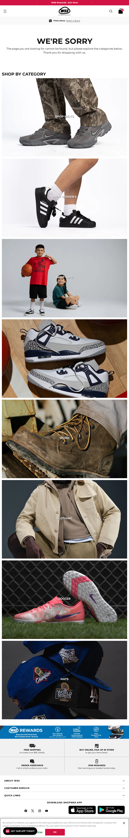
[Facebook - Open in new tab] (26, 811)
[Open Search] (111, 11)
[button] (64, 20)
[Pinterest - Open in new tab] (33, 811)
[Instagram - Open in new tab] (40, 811)
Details (41, 752)
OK (55, 832)
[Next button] (91, 2)
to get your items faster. (96, 752)
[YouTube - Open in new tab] (47, 811)
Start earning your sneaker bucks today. (97, 768)
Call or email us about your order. (32, 768)
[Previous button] (37, 2)
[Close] (124, 823)
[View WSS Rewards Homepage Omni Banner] (64, 732)
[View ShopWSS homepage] (64, 11)
